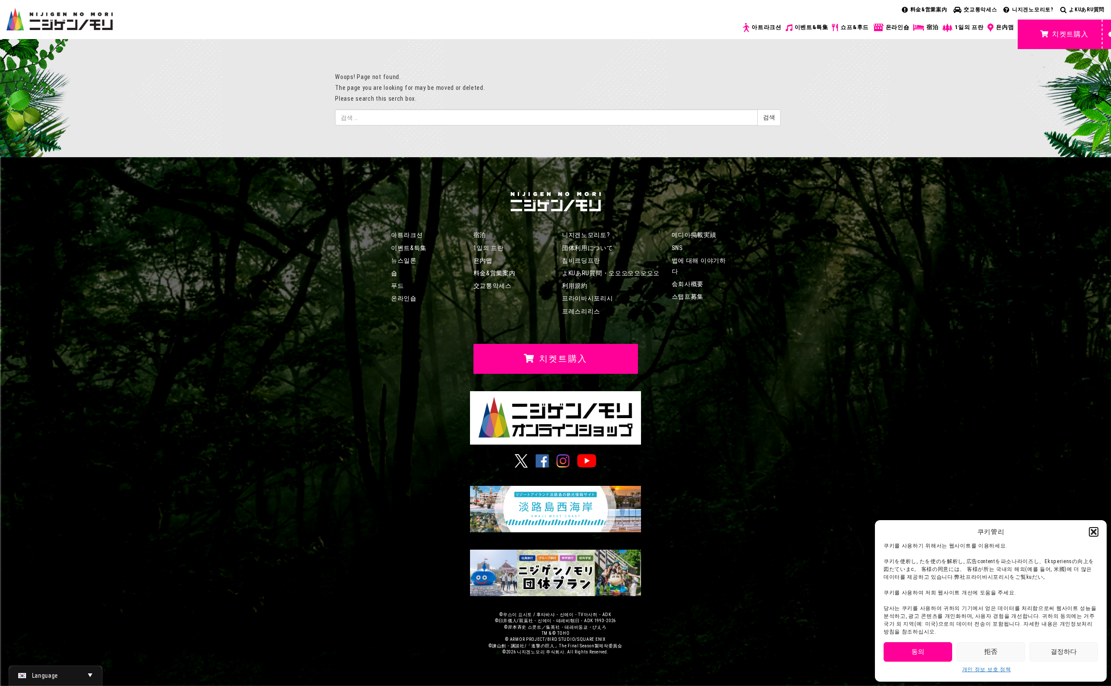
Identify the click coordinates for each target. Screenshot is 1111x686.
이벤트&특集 (811, 27)
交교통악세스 (980, 10)
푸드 (397, 285)
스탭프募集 (688, 296)
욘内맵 (1005, 27)
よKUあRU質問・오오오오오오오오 (611, 273)
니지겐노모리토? (1033, 10)
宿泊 (932, 27)
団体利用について (587, 247)
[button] (1093, 532)
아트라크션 (767, 27)
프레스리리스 (581, 311)
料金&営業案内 (928, 10)
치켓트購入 (1070, 34)
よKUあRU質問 (1086, 10)
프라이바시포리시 (587, 298)
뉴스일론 (404, 260)
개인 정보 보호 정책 (986, 669)
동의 (917, 652)
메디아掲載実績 (694, 234)
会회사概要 (688, 283)
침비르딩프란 (581, 260)
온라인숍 (898, 27)
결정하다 (1064, 652)
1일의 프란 (969, 27)
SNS (677, 247)
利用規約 (575, 285)
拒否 (990, 652)
